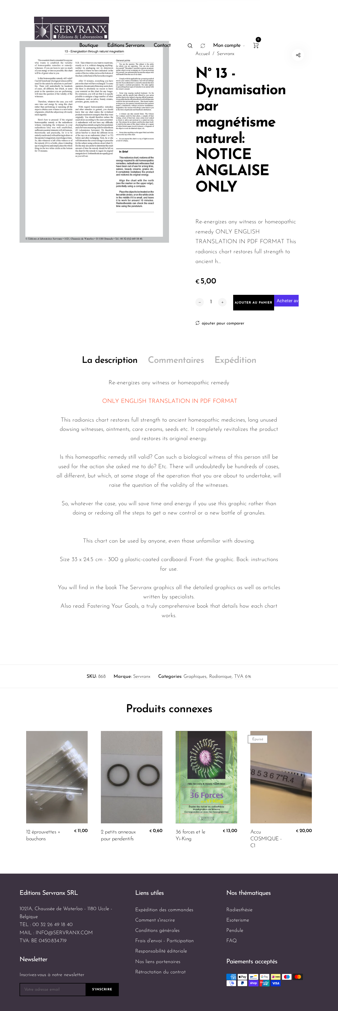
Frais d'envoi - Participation (164, 941)
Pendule (234, 930)
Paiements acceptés (251, 962)
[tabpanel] (94, 142)
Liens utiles (149, 893)
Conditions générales (157, 930)
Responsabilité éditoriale (161, 951)
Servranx (141, 676)
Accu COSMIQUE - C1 (266, 838)
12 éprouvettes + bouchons (43, 835)
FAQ (231, 941)
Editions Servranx (125, 45)
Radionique (220, 676)
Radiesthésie (239, 910)
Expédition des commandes (164, 910)
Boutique (88, 45)
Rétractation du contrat (160, 972)
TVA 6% (242, 676)
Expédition (235, 360)
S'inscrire (102, 989)
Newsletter (33, 959)
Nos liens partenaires (157, 961)
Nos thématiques (248, 893)
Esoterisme (237, 920)
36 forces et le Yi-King (190, 835)
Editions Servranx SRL (49, 893)
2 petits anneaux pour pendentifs (118, 835)
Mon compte (226, 45)
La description (109, 360)
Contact (162, 45)
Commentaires (176, 360)
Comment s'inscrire (155, 920)
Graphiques (195, 676)
